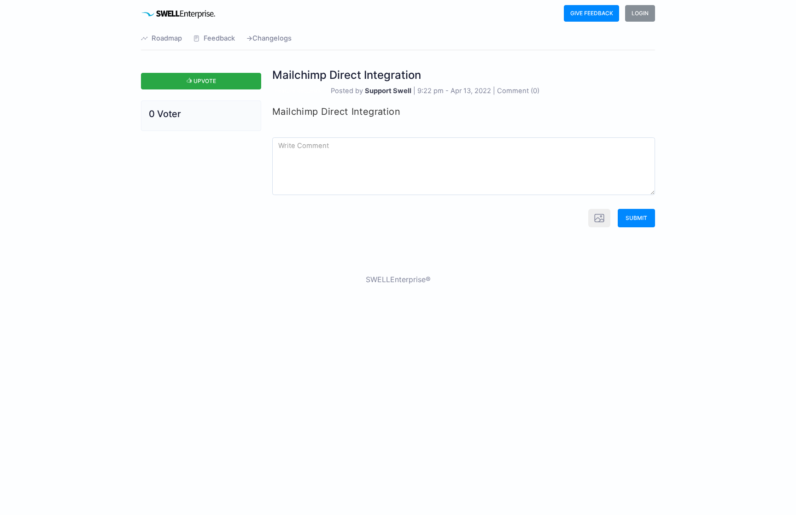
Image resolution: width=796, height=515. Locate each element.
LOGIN (640, 13)
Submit (636, 217)
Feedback (219, 38)
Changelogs (272, 38)
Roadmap (167, 38)
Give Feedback (591, 13)
